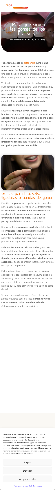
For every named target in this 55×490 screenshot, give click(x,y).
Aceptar (27, 462)
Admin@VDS (20, 39)
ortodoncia (29, 62)
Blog (43, 39)
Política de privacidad (23, 486)
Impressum (38, 486)
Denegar (27, 470)
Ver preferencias (27, 479)
